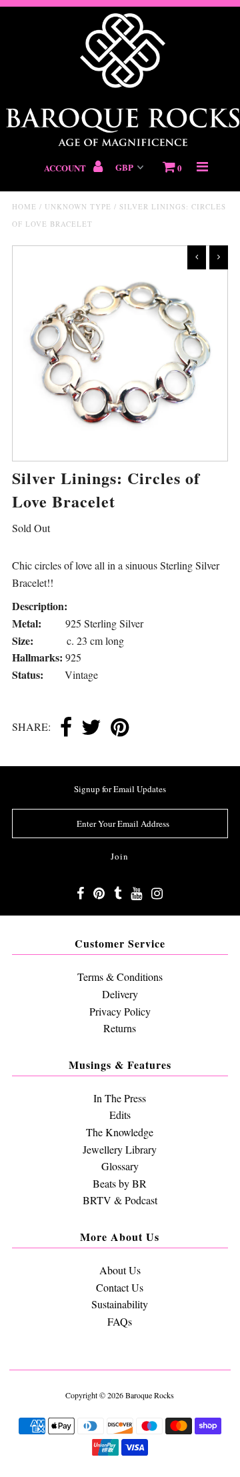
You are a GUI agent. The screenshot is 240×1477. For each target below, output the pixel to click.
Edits (120, 1115)
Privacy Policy (120, 1011)
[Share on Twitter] (91, 728)
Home (24, 206)
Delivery (120, 994)
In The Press (119, 1098)
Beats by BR (120, 1183)
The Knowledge (119, 1132)
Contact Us (119, 1287)
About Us (120, 1270)
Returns (119, 1028)
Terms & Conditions (120, 977)
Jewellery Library (120, 1149)
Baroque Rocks (149, 1395)
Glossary (120, 1166)
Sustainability (119, 1304)
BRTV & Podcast (120, 1200)
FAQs (119, 1321)
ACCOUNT (66, 167)
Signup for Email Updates (120, 789)
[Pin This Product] (120, 728)
